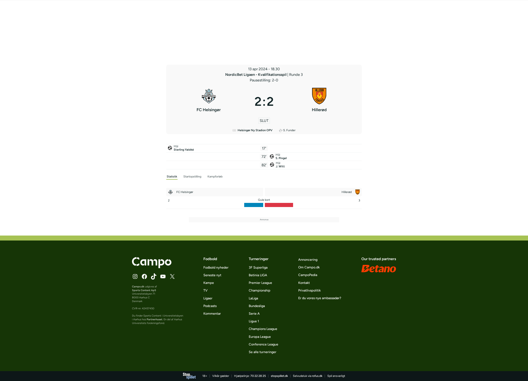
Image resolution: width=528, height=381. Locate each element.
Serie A (254, 314)
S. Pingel (281, 158)
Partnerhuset (154, 319)
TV (205, 290)
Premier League (260, 283)
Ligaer (207, 298)
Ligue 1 (254, 321)
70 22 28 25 (258, 376)
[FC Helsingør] (209, 101)
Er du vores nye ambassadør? (319, 298)
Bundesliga (257, 306)
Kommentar (212, 314)
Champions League (263, 329)
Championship (259, 290)
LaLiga (253, 298)
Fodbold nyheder (216, 267)
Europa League (260, 337)
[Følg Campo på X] (172, 276)
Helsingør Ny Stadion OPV (255, 130)
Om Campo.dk (309, 267)
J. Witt (280, 166)
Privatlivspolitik (309, 290)
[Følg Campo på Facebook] (144, 276)
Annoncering (307, 260)
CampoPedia (307, 275)
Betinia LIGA (258, 275)
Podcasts (210, 306)
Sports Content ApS (144, 290)
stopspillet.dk (279, 376)
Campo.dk (138, 286)
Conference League (263, 344)
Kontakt (304, 283)
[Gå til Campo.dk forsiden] (151, 267)
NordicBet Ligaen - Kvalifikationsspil (256, 74)
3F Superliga (258, 267)
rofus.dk (317, 376)
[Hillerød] (319, 101)
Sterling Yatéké (184, 149)
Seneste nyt (212, 275)
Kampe (208, 283)
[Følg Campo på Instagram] (135, 276)
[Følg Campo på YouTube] (163, 276)
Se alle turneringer (262, 352)
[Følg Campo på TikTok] (154, 276)
